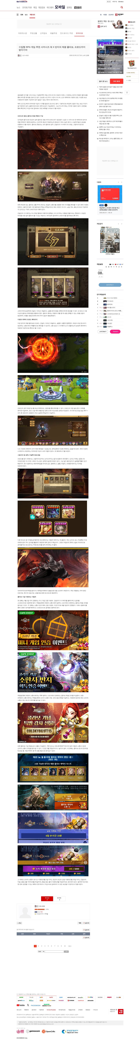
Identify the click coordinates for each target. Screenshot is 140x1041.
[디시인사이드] (91, 1000)
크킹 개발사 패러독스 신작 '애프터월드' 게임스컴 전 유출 (111, 122)
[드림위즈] (118, 997)
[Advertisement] (8, 31)
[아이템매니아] (32, 1000)
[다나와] (81, 997)
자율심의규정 (71, 1010)
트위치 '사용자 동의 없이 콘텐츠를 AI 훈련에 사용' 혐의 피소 (111, 105)
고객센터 (80, 1010)
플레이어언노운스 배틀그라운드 (116, 310)
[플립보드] (71, 1000)
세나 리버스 (130, 34)
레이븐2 (129, 38)
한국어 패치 (130, 50)
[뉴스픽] (61, 1000)
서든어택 (110, 320)
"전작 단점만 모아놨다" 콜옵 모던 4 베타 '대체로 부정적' (111, 88)
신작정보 (43, 33)
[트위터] (29, 1005)
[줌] (61, 997)
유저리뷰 (79, 33)
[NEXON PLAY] (71, 997)
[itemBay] (91, 997)
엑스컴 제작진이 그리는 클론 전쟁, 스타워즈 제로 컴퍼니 (111, 140)
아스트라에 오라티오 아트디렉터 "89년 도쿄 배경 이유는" (110, 94)
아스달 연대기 (131, 41)
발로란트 (110, 304)
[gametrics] (22, 1000)
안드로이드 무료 (66, 33)
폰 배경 (129, 54)
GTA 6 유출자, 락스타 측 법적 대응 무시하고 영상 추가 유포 (111, 111)
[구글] (32, 997)
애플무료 (53, 33)
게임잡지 (100, 224)
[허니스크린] (52, 1000)
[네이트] (52, 997)
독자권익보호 (62, 1010)
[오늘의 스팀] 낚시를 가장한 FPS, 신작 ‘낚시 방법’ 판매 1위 (110, 117)
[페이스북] (36, 1005)
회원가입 (114, 1)
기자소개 (95, 1010)
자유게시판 (22, 33)
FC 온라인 (110, 301)
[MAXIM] (100, 997)
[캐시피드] (81, 1000)
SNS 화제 (116, 81)
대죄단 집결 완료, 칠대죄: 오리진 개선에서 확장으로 (111, 134)
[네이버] (22, 997)
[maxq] (109, 997)
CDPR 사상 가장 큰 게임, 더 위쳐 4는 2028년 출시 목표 (110, 128)
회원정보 (88, 1010)
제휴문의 (26, 1010)
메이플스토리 (111, 307)
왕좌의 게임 (130, 28)
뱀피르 (129, 31)
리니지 (109, 317)
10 (64, 946)
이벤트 (99, 182)
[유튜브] (22, 1005)
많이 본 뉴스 (103, 81)
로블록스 (110, 326)
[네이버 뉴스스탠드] (47, 1005)
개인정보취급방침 (51, 1010)
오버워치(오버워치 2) (113, 314)
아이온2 (109, 323)
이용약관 (41, 1010)
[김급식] (42, 1000)
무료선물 (33, 33)
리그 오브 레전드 (112, 298)
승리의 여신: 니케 (132, 44)
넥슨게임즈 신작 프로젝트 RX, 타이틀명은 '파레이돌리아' (111, 99)
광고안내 (34, 1010)
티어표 (129, 47)
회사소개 (19, 1010)
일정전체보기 (110, 285)
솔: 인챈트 (130, 25)
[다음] (42, 997)
